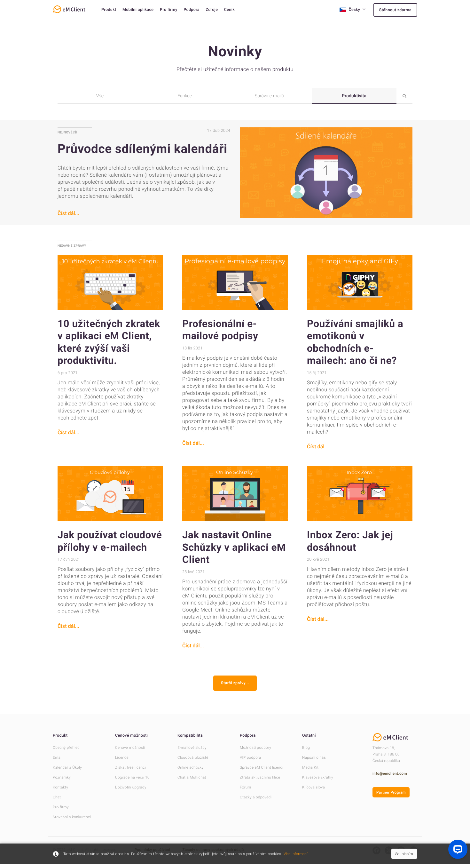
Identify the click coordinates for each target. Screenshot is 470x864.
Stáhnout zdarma (395, 10)
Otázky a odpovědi (256, 797)
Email (57, 757)
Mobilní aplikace (137, 9)
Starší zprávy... (235, 683)
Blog (306, 747)
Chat (57, 797)
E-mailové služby (192, 747)
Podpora (192, 9)
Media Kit (310, 767)
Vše (100, 96)
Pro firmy (168, 9)
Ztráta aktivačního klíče (260, 777)
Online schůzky (190, 767)
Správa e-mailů (269, 96)
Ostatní (309, 735)
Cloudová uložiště (192, 757)
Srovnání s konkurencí (72, 817)
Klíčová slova (313, 787)
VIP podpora (250, 757)
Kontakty (60, 787)
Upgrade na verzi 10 (132, 777)
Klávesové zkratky (317, 777)
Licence (122, 757)
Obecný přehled (66, 747)
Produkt (108, 9)
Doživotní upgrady (130, 787)
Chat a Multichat (191, 777)
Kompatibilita (190, 735)
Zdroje (212, 9)
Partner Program (391, 792)
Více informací (296, 854)
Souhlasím (404, 854)
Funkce (184, 96)
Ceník (229, 9)
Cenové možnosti (131, 735)
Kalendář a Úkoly (67, 767)
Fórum (245, 787)
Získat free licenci (130, 767)
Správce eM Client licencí (261, 767)
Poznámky (62, 777)
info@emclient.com (389, 773)
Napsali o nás (314, 757)
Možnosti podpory (255, 747)
